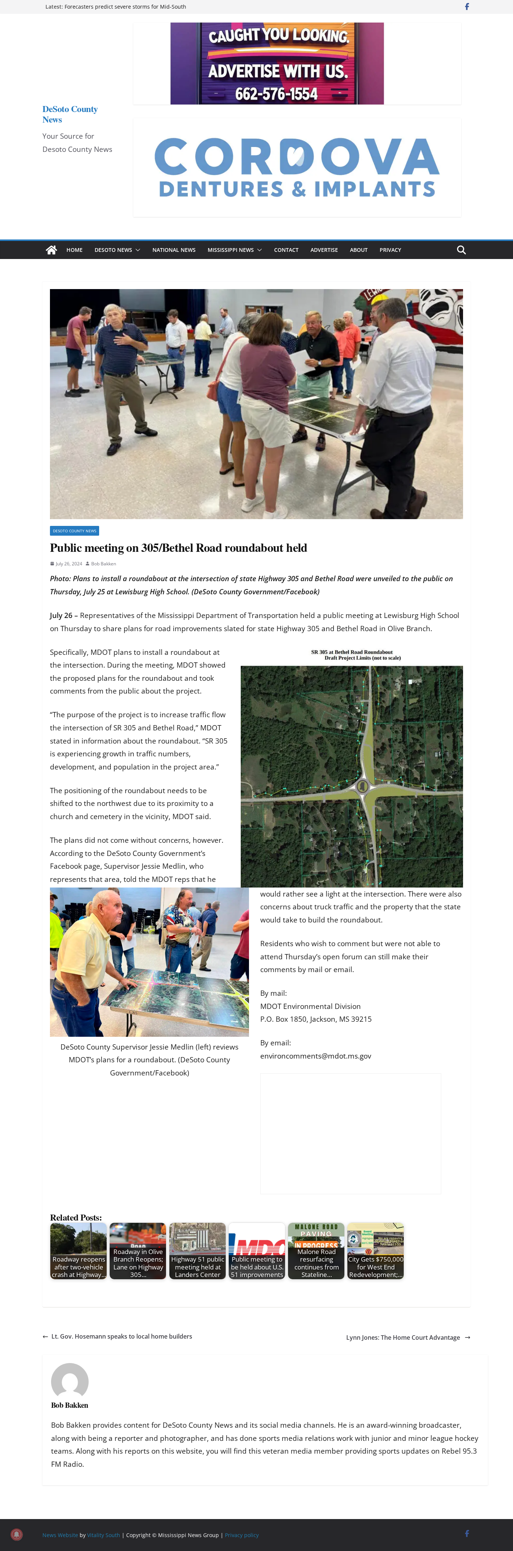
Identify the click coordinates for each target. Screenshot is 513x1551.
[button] (136, 250)
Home (74, 249)
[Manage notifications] (17, 1534)
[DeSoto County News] (51, 250)
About (359, 249)
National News (174, 249)
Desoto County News (74, 530)
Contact (286, 249)
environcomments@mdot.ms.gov (315, 1056)
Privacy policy (242, 1535)
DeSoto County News (70, 114)
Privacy (390, 249)
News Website (60, 1535)
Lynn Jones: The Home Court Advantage (404, 1337)
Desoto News (113, 249)
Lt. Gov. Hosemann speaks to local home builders (121, 1336)
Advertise (324, 249)
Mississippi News (231, 249)
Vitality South (103, 1535)
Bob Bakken (103, 563)
